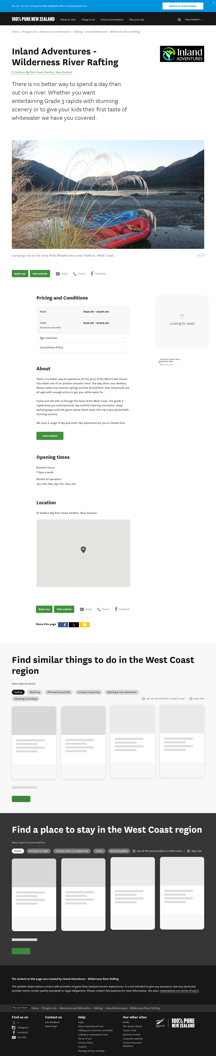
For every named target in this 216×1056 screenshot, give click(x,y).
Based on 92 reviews (166, 365)
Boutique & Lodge (38, 851)
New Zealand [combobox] (192, 19)
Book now (20, 273)
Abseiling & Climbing (25, 698)
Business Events (131, 1034)
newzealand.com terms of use (179, 990)
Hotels (99, 851)
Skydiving (35, 692)
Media (126, 1022)
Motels (18, 851)
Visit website (40, 273)
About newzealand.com (90, 1026)
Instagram (22, 1027)
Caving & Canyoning (89, 692)
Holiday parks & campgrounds (72, 851)
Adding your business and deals (95, 1030)
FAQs (81, 1022)
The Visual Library (132, 1026)
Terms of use (85, 1038)
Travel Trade (129, 1030)
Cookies (82, 1046)
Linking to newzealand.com (93, 1034)
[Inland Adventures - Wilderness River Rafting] (182, 54)
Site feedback (52, 1022)
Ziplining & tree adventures (122, 692)
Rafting (18, 692)
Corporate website (133, 1038)
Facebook (22, 1032)
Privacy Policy (85, 1042)
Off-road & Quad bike (58, 692)
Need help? (51, 1026)
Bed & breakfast (119, 851)
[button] (68, 19)
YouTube (21, 1037)
